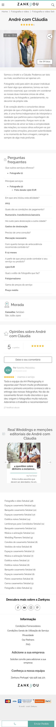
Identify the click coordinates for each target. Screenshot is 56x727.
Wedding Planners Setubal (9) (19, 537)
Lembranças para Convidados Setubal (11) (24, 524)
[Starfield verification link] (26, 701)
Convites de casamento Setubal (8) (21, 542)
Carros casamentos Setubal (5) (19, 583)
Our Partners (28, 640)
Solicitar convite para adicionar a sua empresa (28, 661)
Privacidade (28, 635)
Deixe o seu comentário (28, 359)
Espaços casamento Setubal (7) (19, 551)
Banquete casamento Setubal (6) (20, 570)
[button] (6, 462)
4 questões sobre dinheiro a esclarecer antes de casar (23, 468)
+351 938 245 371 (37, 677)
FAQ (28, 644)
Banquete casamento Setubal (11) (20, 528)
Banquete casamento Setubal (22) (20, 510)
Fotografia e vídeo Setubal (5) (18, 588)
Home (5, 11)
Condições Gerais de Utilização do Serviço (28, 630)
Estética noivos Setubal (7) (17, 560)
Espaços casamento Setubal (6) (19, 574)
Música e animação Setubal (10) (19, 533)
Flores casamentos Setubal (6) (19, 579)
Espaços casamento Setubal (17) (20, 515)
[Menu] (3, 4)
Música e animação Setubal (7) (19, 556)
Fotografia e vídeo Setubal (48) (19, 501)
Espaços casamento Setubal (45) (20, 505)
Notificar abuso (13, 407)
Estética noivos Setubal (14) (17, 519)
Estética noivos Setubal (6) (17, 565)
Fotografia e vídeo (20, 11)
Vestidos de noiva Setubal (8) (18, 547)
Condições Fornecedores (28, 626)
